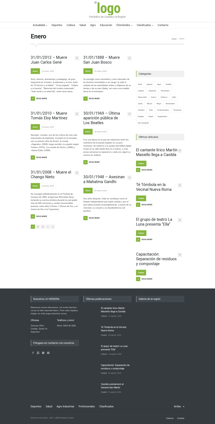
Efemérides (123, 25)
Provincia (177, 110)
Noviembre (170, 104)
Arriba (177, 406)
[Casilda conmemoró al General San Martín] (90, 390)
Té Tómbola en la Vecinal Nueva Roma (154, 187)
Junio (140, 104)
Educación (106, 25)
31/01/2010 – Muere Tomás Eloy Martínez (49, 115)
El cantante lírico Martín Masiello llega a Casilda (156, 152)
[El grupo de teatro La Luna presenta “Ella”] (90, 352)
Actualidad (39, 25)
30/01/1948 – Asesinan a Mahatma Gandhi (104, 179)
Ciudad (168, 84)
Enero (35, 71)
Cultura (71, 25)
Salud (82, 25)
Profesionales (163, 110)
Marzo (149, 104)
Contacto (163, 25)
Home (174, 39)
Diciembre (165, 91)
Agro (93, 25)
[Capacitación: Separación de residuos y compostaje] (90, 371)
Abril (140, 84)
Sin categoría (143, 123)
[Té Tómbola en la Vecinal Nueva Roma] (90, 333)
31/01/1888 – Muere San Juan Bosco (101, 59)
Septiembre (162, 117)
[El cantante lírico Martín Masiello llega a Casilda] (90, 314)
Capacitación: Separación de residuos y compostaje (156, 259)
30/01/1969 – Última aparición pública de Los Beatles (101, 118)
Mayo (159, 104)
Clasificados (144, 25)
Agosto (149, 84)
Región (141, 117)
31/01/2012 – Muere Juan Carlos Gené (49, 59)
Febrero (164, 97)
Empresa (169, 418)
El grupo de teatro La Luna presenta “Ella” (154, 221)
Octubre (141, 110)
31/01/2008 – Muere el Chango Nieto (51, 174)
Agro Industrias (65, 406)
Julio (174, 97)
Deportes (57, 25)
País (151, 110)
